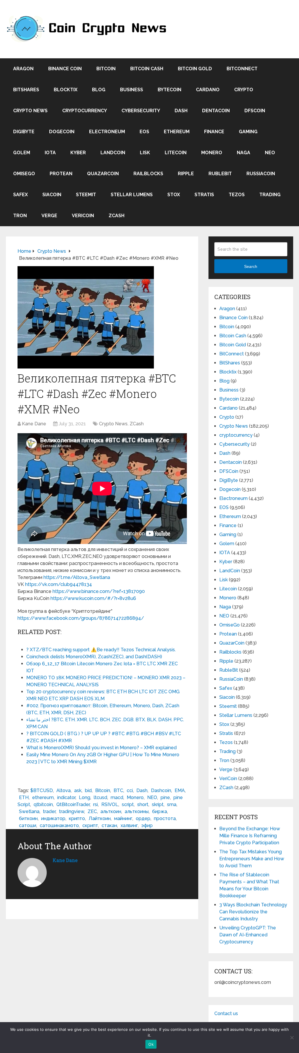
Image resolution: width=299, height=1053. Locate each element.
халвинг (129, 825)
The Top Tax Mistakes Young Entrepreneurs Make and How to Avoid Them (251, 858)
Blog (98, 89)
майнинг (123, 818)
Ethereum (177, 131)
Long (84, 797)
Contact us (226, 1013)
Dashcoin (161, 790)
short (142, 804)
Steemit (86, 194)
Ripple (186, 173)
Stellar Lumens (132, 194)
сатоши (27, 825)
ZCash (116, 215)
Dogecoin (61, 131)
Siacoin (51, 194)
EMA (180, 790)
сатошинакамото (59, 825)
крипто (77, 818)
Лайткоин (99, 818)
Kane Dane (34, 424)
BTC (118, 790)
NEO (270, 152)
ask (77, 790)
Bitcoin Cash (146, 68)
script (128, 804)
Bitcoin (106, 68)
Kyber (78, 152)
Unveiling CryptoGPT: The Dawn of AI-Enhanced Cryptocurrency (247, 935)
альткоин (110, 811)
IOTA (50, 152)
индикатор (53, 818)
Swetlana (29, 811)
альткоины (137, 811)
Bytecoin (169, 89)
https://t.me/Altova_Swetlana (77, 577)
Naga (243, 152)
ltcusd (100, 797)
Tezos (237, 194)
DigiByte (23, 131)
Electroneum (107, 131)
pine (165, 797)
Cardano (208, 89)
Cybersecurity (140, 110)
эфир (147, 825)
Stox (173, 194)
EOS (144, 131)
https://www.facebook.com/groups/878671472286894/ (81, 618)
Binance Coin (65, 68)
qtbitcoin (43, 804)
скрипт (90, 825)
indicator (66, 797)
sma (171, 804)
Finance (214, 131)
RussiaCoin (260, 173)
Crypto (243, 89)
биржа (159, 811)
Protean (61, 173)
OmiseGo (24, 173)
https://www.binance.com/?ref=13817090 (99, 591)
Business (131, 89)
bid (88, 790)
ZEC (92, 811)
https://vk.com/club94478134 (58, 584)
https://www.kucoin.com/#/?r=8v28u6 (93, 598)
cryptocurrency (84, 110)
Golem (21, 152)
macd (117, 797)
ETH (24, 797)
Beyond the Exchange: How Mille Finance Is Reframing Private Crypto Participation (249, 835)
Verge (49, 215)
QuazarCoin (103, 173)
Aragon (23, 68)
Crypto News (30, 110)
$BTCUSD (41, 790)
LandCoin (112, 152)
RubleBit (220, 173)
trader (49, 811)
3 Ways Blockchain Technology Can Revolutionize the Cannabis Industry (253, 912)
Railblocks (148, 173)
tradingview (71, 811)
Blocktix (65, 89)
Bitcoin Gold (195, 68)
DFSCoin (254, 110)
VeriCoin (83, 215)
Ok (151, 1044)
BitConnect (242, 68)
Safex (20, 194)
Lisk (145, 152)
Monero (211, 152)
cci (130, 790)
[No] (292, 1037)
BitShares (26, 89)
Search (250, 266)
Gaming (248, 131)
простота (165, 818)
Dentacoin (216, 110)
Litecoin (176, 152)
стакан (109, 825)
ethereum (43, 797)
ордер (143, 818)
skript (158, 804)
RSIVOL (109, 804)
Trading (270, 194)
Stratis (204, 194)
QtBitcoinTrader (73, 804)
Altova (63, 790)
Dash (181, 110)
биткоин (28, 818)
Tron (20, 215)
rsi (95, 804)
